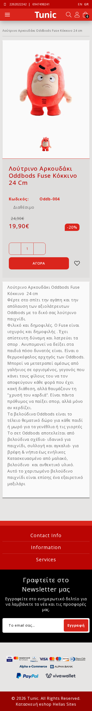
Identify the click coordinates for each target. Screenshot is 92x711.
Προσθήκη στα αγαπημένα (77, 263)
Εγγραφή (75, 625)
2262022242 (17, 4)
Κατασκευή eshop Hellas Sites (46, 704)
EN (80, 4)
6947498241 (41, 4)
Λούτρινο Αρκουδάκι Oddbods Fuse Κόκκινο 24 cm (42, 31)
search (68, 14)
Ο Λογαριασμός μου (77, 14)
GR (86, 4)
